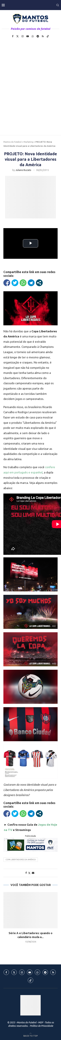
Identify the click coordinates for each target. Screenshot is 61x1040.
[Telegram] (38, 36)
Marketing (28, 142)
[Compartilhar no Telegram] (31, 282)
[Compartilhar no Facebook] (6, 282)
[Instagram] (23, 36)
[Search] (57, 5)
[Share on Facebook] (26, 872)
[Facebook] (12, 36)
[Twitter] (17, 36)
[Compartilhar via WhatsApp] (23, 282)
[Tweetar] (15, 282)
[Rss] (43, 36)
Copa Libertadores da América (21, 860)
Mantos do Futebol (12, 142)
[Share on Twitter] (29, 872)
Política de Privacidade (41, 1026)
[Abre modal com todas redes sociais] (39, 282)
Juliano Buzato (23, 170)
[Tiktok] (48, 36)
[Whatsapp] (33, 36)
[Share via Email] (33, 872)
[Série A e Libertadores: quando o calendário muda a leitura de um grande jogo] (30, 910)
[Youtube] (27, 36)
